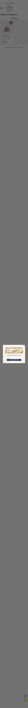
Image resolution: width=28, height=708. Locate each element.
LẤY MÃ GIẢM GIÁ (14, 359)
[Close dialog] (24, 345)
